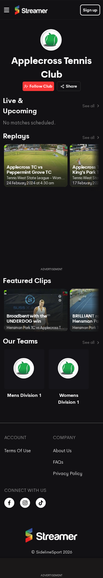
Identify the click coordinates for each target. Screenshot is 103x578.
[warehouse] (6, 10)
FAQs (58, 462)
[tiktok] (41, 503)
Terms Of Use (17, 451)
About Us (62, 451)
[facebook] (9, 503)
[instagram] (25, 503)
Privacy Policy (67, 473)
